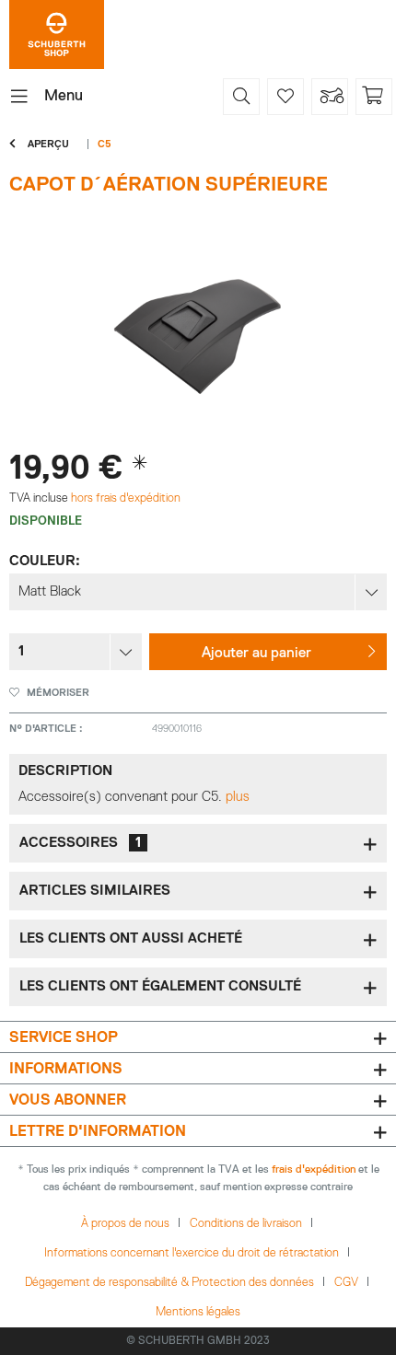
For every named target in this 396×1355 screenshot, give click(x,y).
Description (65, 771)
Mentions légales (198, 1312)
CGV (346, 1283)
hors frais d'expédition (124, 498)
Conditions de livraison (246, 1224)
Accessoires (80, 843)
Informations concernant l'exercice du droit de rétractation (191, 1253)
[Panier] (373, 96)
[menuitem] (46, 96)
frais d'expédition (313, 1169)
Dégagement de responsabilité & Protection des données (169, 1283)
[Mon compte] (329, 96)
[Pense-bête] (285, 96)
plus (238, 797)
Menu (63, 96)
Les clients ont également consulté (160, 986)
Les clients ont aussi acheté (130, 938)
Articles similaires (94, 891)
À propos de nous (125, 1224)
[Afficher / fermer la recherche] (241, 96)
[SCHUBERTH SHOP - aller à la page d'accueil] (56, 34)
